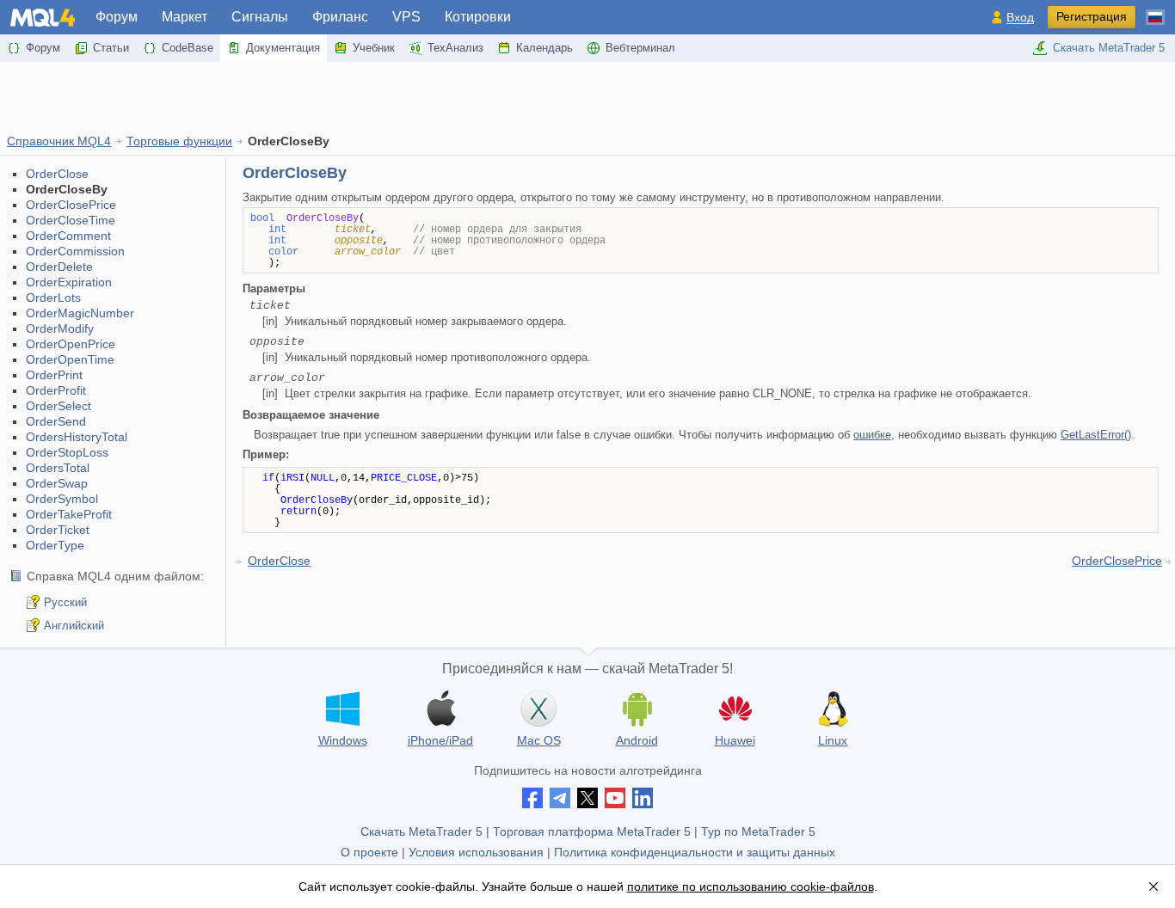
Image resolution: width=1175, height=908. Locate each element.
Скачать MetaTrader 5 (1109, 47)
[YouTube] (615, 798)
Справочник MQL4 (59, 141)
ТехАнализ (455, 47)
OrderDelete (59, 266)
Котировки (478, 16)
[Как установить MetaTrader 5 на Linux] (832, 708)
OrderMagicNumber (80, 313)
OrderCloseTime (70, 220)
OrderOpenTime (70, 359)
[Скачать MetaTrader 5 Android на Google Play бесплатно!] (636, 708)
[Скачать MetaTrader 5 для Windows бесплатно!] (342, 708)
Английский (74, 625)
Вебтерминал (640, 47)
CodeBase (187, 47)
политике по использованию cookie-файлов (750, 886)
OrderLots (53, 297)
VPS (406, 16)
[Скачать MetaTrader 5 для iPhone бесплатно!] (440, 708)
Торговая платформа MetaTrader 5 (592, 831)
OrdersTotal (57, 468)
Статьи (111, 47)
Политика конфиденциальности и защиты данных (694, 852)
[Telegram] (560, 798)
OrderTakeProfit (69, 514)
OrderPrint (54, 375)
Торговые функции (179, 141)
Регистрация (1091, 16)
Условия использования (476, 852)
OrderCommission (75, 251)
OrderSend (56, 421)
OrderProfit (56, 390)
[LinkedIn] (642, 798)
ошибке (872, 434)
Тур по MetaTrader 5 (758, 831)
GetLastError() (1096, 434)
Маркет (184, 16)
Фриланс (340, 16)
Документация (283, 47)
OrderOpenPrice (70, 344)
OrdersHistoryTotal (76, 437)
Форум (116, 16)
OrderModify (60, 328)
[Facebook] (532, 798)
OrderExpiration (69, 282)
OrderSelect (58, 406)
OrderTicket (57, 530)
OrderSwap (57, 483)
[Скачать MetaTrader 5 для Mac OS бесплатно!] (538, 708)
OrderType (55, 545)
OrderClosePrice (71, 205)
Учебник (374, 47)
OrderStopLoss (67, 452)
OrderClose (57, 174)
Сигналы (259, 16)
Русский (65, 602)
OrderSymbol (62, 499)
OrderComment (68, 235)
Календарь (544, 47)
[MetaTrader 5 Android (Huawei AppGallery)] (734, 711)
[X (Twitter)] (587, 798)
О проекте (369, 852)
